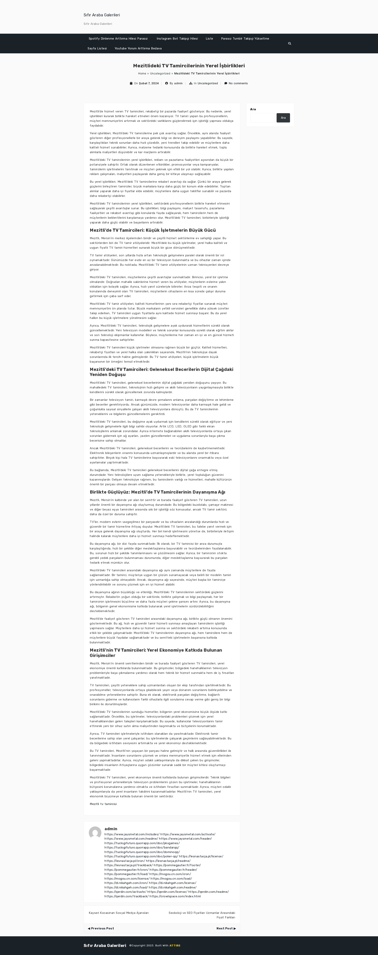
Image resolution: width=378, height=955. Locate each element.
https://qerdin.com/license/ (167, 892)
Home (142, 73)
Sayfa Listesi (97, 48)
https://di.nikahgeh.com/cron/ (126, 883)
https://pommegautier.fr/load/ (127, 874)
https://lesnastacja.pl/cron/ (125, 861)
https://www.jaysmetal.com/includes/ (132, 834)
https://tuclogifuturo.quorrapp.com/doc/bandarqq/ (142, 847)
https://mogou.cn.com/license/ (127, 878)
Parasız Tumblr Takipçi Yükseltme (245, 38)
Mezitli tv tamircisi (103, 804)
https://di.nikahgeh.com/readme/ (173, 887)
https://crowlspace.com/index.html (175, 896)
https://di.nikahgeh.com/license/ (172, 883)
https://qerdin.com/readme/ (208, 892)
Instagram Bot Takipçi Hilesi (177, 38)
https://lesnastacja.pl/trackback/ (129, 865)
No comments (238, 83)
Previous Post (102, 928)
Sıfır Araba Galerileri (102, 15)
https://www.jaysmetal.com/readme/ (131, 838)
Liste (209, 38)
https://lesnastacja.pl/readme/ (168, 861)
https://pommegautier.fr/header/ (173, 870)
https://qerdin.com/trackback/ (127, 896)
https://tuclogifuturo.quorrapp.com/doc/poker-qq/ (141, 856)
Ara (253, 109)
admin (178, 83)
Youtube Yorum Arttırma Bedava (138, 48)
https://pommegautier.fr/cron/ (127, 870)
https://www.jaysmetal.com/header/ (185, 838)
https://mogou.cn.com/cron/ (170, 874)
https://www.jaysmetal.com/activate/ (188, 834)
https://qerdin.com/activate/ (125, 892)
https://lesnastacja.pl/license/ (201, 856)
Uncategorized (160, 73)
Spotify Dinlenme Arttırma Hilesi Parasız (118, 38)
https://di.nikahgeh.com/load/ (126, 887)
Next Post (225, 928)
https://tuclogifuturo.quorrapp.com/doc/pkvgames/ (142, 843)
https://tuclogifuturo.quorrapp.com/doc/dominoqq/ (142, 852)
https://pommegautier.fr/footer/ (177, 865)
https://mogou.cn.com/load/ (171, 878)
